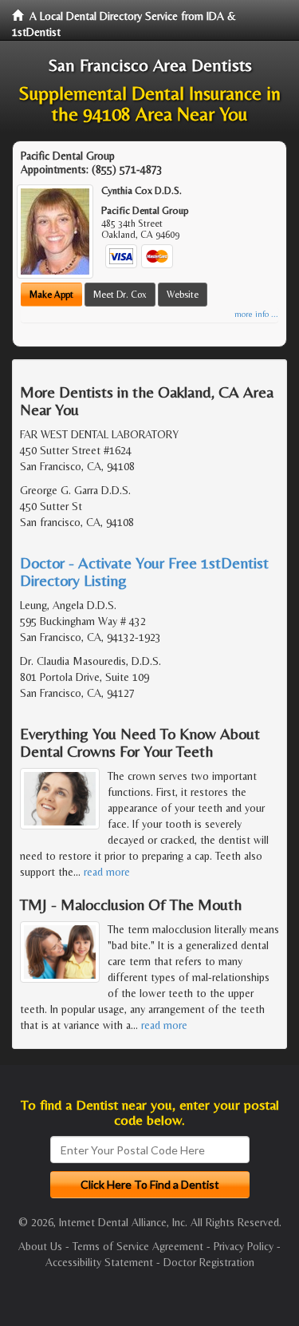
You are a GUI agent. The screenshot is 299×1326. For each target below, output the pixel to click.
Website (183, 294)
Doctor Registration (208, 1262)
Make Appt (51, 294)
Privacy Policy (243, 1246)
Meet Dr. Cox (120, 294)
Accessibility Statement (99, 1262)
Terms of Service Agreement (138, 1246)
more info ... (256, 314)
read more (107, 871)
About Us (40, 1246)
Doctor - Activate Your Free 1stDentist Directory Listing (144, 571)
